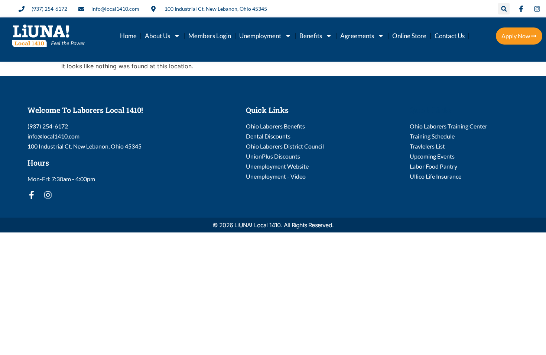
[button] (504, 8)
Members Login (209, 36)
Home (128, 36)
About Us (157, 36)
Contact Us (450, 36)
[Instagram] (48, 195)
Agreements (357, 36)
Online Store (409, 36)
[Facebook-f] (31, 195)
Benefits (310, 36)
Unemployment (260, 36)
